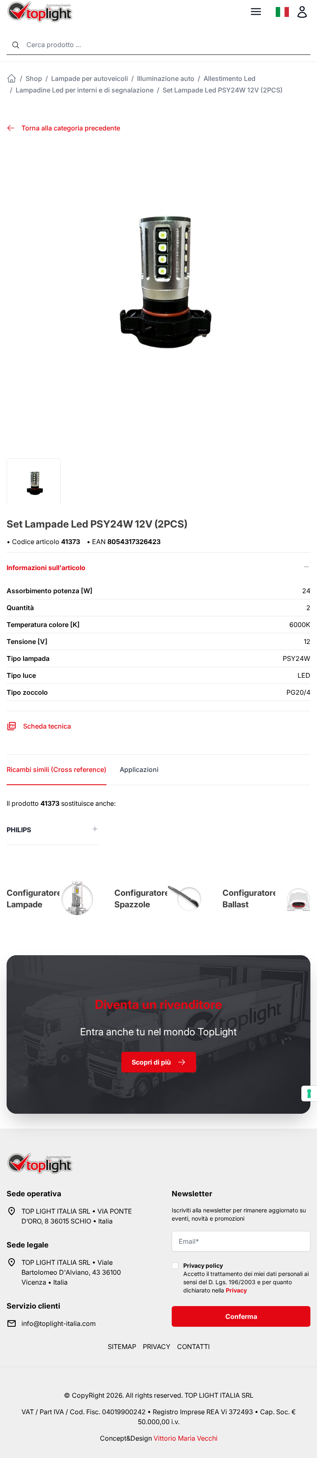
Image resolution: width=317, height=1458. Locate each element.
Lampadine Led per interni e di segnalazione (85, 90)
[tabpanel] (158, 821)
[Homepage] (12, 78)
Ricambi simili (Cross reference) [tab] (56, 769)
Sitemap (122, 1346)
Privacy (236, 1290)
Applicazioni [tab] (139, 769)
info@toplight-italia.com (58, 1323)
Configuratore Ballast (250, 898)
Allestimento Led (229, 78)
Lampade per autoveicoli (89, 78)
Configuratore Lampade (34, 898)
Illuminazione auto (165, 78)
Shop (34, 78)
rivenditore (158, 1004)
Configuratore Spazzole (142, 898)
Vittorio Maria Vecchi (186, 1438)
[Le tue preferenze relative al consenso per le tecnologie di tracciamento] (309, 1093)
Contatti (193, 1346)
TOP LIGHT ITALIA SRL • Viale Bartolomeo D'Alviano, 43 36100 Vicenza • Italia (71, 1272)
